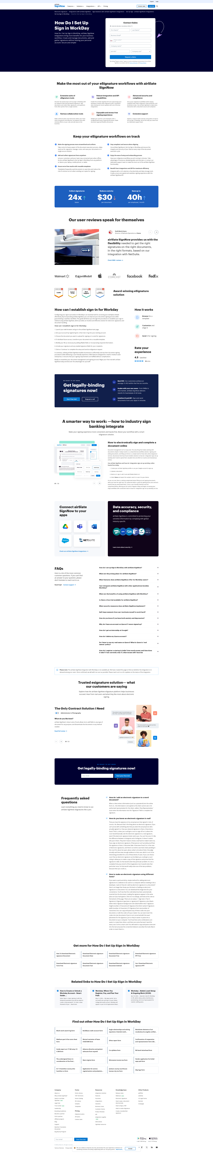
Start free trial (72, 399)
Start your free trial (123, 776)
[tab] (128, 568)
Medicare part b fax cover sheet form (66, 1040)
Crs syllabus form (114, 1050)
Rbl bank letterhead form (143, 1050)
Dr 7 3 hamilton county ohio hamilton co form (65, 1070)
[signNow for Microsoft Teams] (80, 526)
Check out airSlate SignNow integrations (72, 551)
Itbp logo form (140, 1070)
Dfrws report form (115, 1040)
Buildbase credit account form (93, 1031)
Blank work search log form (65, 1031)
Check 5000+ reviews (114, 260)
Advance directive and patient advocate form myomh (93, 1050)
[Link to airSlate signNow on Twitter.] (146, 1147)
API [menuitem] (99, 6)
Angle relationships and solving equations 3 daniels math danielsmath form (119, 1031)
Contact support (68, 585)
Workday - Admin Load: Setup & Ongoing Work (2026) (143, 992)
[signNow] (60, 6)
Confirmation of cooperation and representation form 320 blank (144, 1040)
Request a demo (130, 57)
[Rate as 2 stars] (137, 361)
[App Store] (153, 1138)
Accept (130, 1148)
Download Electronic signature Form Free (66, 964)
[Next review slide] (156, 232)
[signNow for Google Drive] (65, 526)
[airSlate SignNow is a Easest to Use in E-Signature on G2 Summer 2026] (72, 293)
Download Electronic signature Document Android (119, 964)
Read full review (60, 731)
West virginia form (89, 1060)
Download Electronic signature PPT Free (145, 955)
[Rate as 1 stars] (135, 361)
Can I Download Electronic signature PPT (144, 964)
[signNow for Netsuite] (87, 541)
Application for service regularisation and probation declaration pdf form (92, 1070)
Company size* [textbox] (137, 51)
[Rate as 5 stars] (142, 361)
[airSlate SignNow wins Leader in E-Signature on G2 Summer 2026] (59, 293)
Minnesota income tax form (118, 1060)
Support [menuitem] (152, 1)
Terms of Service (133, 63)
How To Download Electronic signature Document (65, 955)
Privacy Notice (143, 63)
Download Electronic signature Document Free (119, 955)
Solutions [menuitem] (80, 6)
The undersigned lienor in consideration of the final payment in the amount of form (67, 1060)
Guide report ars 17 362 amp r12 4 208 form (66, 1050)
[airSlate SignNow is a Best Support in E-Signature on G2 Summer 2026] (86, 293)
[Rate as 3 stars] (139, 361)
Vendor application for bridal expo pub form (144, 1060)
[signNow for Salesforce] (65, 541)
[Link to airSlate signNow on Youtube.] (156, 1147)
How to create (123, 1108)
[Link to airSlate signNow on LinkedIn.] (151, 1147)
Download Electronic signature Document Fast (93, 964)
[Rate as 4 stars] (141, 361)
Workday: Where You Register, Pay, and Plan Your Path (107, 993)
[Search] (157, 6)
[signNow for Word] (94, 526)
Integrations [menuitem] (90, 6)
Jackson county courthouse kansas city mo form (118, 1070)
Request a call (90, 399)
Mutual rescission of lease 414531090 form (91, 1040)
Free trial (151, 6)
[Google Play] (142, 1138)
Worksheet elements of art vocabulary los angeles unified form (145, 1031)
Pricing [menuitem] (106, 6)
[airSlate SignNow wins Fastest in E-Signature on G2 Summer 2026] (100, 293)
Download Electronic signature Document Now (93, 955)
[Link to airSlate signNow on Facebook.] (141, 1147)
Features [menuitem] (70, 6)
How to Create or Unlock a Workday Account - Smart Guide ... (71, 993)
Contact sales (141, 6)
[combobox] (113, 40)
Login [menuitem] (157, 1)
